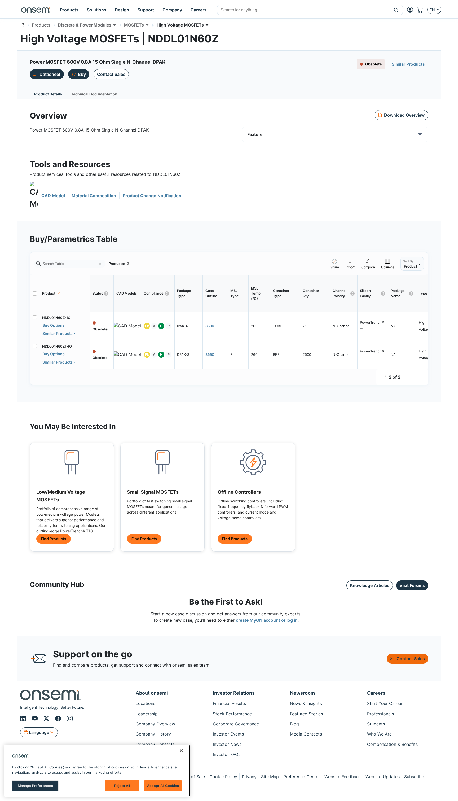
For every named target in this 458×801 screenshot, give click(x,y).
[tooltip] (350, 263)
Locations (145, 703)
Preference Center (301, 776)
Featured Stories (306, 713)
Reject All (122, 786)
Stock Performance (232, 713)
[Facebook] (59, 718)
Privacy (249, 776)
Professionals (380, 713)
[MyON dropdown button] (411, 9)
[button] (396, 10)
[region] (97, 771)
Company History (153, 734)
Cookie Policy (223, 776)
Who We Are (379, 734)
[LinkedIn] (24, 718)
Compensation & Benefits (392, 744)
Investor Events (228, 734)
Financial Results (229, 703)
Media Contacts (306, 734)
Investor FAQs (226, 754)
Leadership (147, 713)
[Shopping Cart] (422, 9)
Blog (294, 723)
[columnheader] (64, 293)
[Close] (181, 750)
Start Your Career (385, 703)
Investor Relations (234, 693)
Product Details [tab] (48, 94)
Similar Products (408, 64)
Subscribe (414, 776)
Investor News (227, 744)
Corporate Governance (236, 723)
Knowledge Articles (369, 585)
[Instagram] (70, 718)
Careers (376, 693)
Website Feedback (342, 776)
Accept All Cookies (163, 786)
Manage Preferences (35, 786)
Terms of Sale (191, 776)
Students (376, 723)
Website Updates (382, 776)
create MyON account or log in (267, 620)
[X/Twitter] (47, 718)
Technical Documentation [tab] (94, 94)
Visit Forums (412, 585)
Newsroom (302, 693)
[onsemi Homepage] (36, 10)
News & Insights (306, 703)
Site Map (270, 776)
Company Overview (155, 723)
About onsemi (152, 693)
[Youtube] (35, 718)
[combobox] (303, 10)
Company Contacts (155, 744)
